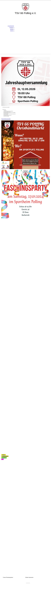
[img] (25, 7)
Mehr (11, 29)
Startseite (11, 26)
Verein (11, 27)
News (11, 30)
